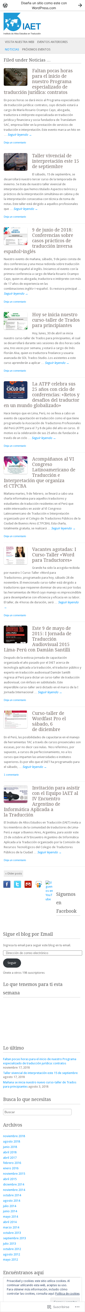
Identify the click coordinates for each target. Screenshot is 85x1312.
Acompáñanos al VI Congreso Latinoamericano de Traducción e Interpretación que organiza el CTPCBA (39, 472)
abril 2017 (10, 1157)
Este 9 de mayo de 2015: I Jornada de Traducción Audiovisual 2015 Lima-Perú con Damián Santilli (37, 639)
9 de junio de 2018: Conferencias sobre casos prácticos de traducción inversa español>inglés (38, 240)
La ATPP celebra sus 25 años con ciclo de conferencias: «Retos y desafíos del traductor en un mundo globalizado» (42, 394)
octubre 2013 (12, 1233)
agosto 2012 (11, 1254)
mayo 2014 (10, 1216)
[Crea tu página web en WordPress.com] (42, 5)
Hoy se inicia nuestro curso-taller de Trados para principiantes (56, 320)
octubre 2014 (12, 1195)
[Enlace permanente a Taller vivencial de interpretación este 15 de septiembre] (18, 171)
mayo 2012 (10, 1259)
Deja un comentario (15, 142)
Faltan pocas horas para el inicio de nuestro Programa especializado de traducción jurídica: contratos (38, 81)
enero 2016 (10, 1168)
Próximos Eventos (36, 49)
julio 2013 (9, 1243)
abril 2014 (10, 1222)
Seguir (12, 963)
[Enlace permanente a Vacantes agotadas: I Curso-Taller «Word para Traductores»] (18, 565)
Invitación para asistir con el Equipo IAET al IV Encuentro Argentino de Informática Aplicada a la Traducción (42, 801)
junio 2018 (10, 1147)
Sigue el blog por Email (28, 934)
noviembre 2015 (14, 1173)
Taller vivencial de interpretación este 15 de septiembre (55, 161)
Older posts (13, 873)
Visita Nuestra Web (19, 42)
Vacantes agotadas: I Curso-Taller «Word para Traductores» (54, 555)
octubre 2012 (12, 1249)
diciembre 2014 (13, 1184)
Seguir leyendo (20, 134)
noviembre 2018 (14, 1136)
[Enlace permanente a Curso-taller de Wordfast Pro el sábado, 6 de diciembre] (18, 729)
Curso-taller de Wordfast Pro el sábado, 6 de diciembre (49, 721)
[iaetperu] (34, 24)
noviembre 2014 (14, 1190)
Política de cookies (67, 1293)
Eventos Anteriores (52, 42)
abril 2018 (10, 1152)
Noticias (12, 49)
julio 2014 (9, 1206)
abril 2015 (10, 1179)
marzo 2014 (11, 1227)
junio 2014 (10, 1211)
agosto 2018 (11, 1141)
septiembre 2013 (14, 1238)
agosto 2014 (11, 1200)
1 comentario (11, 774)
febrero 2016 (12, 1163)
